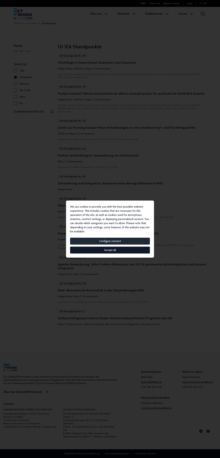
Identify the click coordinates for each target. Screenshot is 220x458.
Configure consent (110, 241)
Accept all (110, 250)
